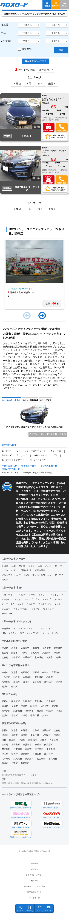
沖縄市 (5, 648)
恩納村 (5, 735)
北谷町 (5, 652)
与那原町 (15, 657)
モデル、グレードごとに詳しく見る (48, 434)
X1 (55, 455)
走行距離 (6, 40)
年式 (3, 32)
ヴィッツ (58, 599)
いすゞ (14, 570)
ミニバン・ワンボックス (25, 628)
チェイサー (7, 613)
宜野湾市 (25, 648)
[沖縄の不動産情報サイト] (20, 813)
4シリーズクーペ (38, 460)
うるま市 (46, 648)
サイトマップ (34, 898)
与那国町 (25, 763)
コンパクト (45, 628)
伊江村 (5, 754)
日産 (32, 499)
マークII (5, 599)
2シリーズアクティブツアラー (40, 483)
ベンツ (54, 499)
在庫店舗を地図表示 (36, 61)
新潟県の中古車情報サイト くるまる (19, 775)
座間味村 (37, 754)
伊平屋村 (39, 749)
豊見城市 (58, 648)
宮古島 (45, 715)
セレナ (20, 604)
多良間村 (52, 758)
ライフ (41, 594)
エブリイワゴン (55, 594)
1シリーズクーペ (41, 455)
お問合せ (34, 869)
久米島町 (6, 758)
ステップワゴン (31, 599)
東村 (4, 740)
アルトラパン (44, 604)
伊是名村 (50, 749)
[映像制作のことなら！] (51, 803)
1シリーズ (7, 451)
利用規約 (34, 881)
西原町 (14, 648)
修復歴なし (27, 49)
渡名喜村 (48, 754)
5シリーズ (56, 451)
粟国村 (14, 754)
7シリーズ (22, 455)
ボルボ (5, 580)
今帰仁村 (34, 715)
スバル (48, 566)
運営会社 (34, 863)
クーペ (45, 633)
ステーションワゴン (29, 633)
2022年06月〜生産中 (11, 400)
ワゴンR (22, 594)
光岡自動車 (40, 570)
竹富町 (14, 763)
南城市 (59, 657)
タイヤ (60, 530)
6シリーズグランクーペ (13, 460)
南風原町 (34, 652)
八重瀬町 (46, 652)
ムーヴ (32, 594)
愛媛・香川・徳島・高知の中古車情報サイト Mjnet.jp (27, 783)
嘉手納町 (27, 657)
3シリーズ (7, 455)
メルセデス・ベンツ (11, 575)
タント (57, 604)
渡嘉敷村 (25, 754)
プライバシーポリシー (34, 875)
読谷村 (5, 657)
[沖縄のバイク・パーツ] (51, 813)
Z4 (18, 451)
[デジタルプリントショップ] (51, 823)
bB (12, 604)
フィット (16, 599)
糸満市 (57, 652)
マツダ (31, 566)
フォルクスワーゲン (41, 575)
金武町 (14, 686)
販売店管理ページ (34, 892)
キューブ (46, 599)
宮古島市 (41, 758)
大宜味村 (46, 735)
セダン (55, 633)
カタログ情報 (45, 400)
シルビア (31, 604)
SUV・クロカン (9, 633)
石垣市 (5, 763)
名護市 (49, 657)
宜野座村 (15, 744)
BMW (61, 483)
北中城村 (39, 657)
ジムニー (6, 609)
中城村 (24, 652)
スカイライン (8, 594)
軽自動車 (33, 506)
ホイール (49, 530)
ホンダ (41, 499)
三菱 (40, 566)
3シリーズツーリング (35, 451)
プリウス (26, 514)
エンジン (23, 534)
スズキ (5, 570)
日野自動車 (26, 570)
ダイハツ (59, 566)
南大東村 (29, 758)
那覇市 (36, 648)
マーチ (5, 604)
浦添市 (14, 652)
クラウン (35, 609)
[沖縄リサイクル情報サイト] (20, 833)
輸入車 (19, 502)
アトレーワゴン (20, 609)
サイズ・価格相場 (30, 400)
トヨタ (5, 566)
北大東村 (17, 758)
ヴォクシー (48, 609)
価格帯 (4, 24)
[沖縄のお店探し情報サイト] (20, 803)
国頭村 (57, 735)
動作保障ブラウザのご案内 (34, 886)
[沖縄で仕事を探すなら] (20, 823)
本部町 (14, 715)
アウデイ (59, 575)
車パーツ (38, 534)
